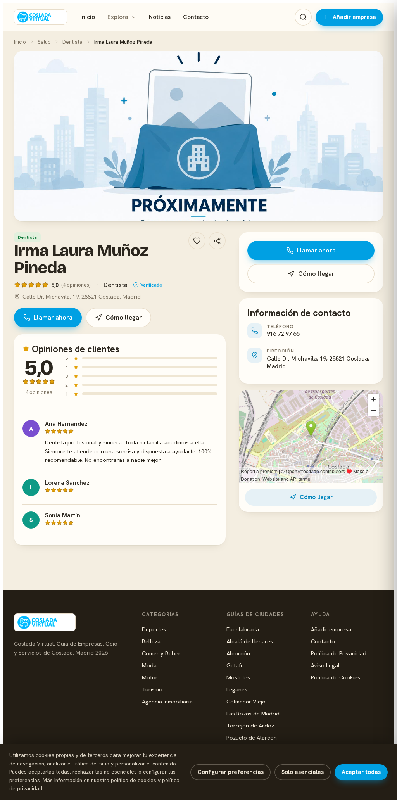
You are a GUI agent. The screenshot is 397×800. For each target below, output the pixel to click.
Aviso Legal (325, 665)
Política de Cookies (335, 677)
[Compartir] (217, 240)
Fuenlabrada (242, 629)
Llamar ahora (53, 317)
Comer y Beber (161, 653)
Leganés (236, 689)
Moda (149, 665)
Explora (117, 17)
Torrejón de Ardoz (250, 725)
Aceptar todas (361, 772)
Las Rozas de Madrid (253, 713)
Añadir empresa (354, 17)
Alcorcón (238, 653)
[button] (198, 136)
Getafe (235, 665)
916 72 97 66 (283, 334)
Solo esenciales (302, 772)
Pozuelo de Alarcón (251, 737)
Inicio (87, 17)
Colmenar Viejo (246, 701)
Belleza (151, 641)
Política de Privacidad (338, 653)
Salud (44, 41)
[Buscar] (303, 17)
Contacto (196, 17)
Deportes (154, 629)
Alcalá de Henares (249, 641)
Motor (150, 677)
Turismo (152, 689)
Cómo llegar (123, 317)
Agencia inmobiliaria (167, 701)
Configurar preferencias (230, 772)
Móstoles (238, 677)
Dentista (72, 41)
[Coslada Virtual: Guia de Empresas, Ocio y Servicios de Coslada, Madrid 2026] (40, 17)
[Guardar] (196, 240)
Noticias (160, 17)
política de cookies (133, 780)
